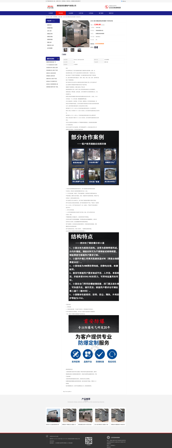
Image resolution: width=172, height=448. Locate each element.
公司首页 (51, 13)
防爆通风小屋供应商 (50, 75)
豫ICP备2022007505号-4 (63, 438)
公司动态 (91, 13)
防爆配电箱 (49, 27)
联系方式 (111, 13)
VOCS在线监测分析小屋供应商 (52, 64)
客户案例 (101, 13)
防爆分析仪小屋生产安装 (51, 78)
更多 (58, 58)
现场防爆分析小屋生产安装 (52, 70)
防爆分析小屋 (50, 45)
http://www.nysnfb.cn (67, 391)
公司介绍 (81, 13)
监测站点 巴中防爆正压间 (51, 81)
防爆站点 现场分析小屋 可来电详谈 (118, 424)
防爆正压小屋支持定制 (51, 73)
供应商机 (61, 13)
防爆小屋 (49, 42)
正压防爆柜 (49, 48)
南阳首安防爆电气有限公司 (73, 438)
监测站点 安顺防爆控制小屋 (52, 84)
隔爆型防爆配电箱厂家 (51, 62)
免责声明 (61, 442)
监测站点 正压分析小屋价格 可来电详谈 (102, 424)
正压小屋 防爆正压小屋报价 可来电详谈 (70, 424)
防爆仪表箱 (49, 36)
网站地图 (70, 442)
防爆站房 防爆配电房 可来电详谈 (86, 424)
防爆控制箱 (49, 39)
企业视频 (71, 13)
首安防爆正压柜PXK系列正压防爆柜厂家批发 (55, 424)
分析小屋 (60, 16)
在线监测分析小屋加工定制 (52, 67)
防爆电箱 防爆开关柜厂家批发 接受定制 (52, 86)
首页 (51, 16)
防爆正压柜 (49, 33)
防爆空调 (49, 25)
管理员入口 (66, 442)
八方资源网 (57, 442)
